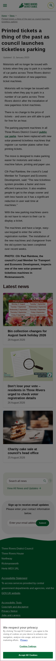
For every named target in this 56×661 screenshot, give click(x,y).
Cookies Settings (28, 646)
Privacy (24, 640)
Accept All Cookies (28, 655)
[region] (28, 639)
